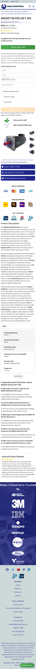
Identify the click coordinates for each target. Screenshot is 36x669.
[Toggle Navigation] (33, 6)
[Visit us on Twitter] (13, 569)
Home (3, 11)
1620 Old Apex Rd (18, 631)
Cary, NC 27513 (18, 635)
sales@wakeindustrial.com (17, 178)
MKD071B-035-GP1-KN (23, 14)
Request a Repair (9, 97)
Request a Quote (27, 665)
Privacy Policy (18, 612)
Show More (18, 376)
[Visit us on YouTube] (18, 569)
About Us (18, 589)
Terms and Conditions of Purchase (18, 608)
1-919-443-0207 (4, 1)
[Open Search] (29, 6)
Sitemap (18, 596)
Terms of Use (18, 605)
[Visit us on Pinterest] (23, 569)
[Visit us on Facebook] (7, 569)
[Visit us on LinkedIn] (28, 569)
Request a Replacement (11, 91)
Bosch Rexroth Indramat (15, 11)
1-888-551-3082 (14, 1)
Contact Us (18, 592)
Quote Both (8, 102)
